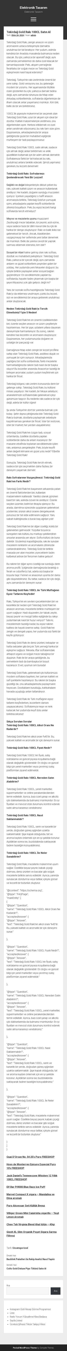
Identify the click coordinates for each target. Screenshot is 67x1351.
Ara (8, 1285)
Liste (12, 1313)
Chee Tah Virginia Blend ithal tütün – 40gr (31, 1224)
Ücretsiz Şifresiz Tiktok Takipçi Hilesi (27, 1324)
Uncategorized (20, 1248)
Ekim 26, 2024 (18, 35)
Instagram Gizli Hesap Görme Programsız (30, 1309)
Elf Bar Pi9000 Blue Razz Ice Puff (26, 1186)
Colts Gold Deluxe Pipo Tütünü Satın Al (26, 1268)
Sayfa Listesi (16, 1320)
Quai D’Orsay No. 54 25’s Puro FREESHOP (31, 1156)
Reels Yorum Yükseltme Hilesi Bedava (28, 1317)
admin (33, 35)
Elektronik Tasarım (33, 8)
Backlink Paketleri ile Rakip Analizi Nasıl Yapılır (31, 1259)
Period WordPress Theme (25, 1348)
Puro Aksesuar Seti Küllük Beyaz (26, 1205)
